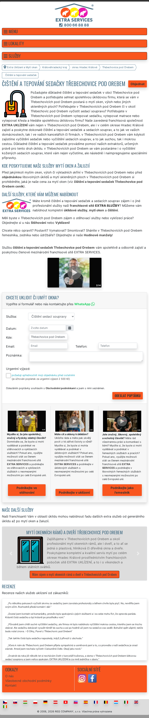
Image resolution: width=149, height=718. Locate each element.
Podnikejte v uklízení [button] (74, 492)
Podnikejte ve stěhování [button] (26, 490)
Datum (11, 328)
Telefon (80, 346)
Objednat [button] (138, 84)
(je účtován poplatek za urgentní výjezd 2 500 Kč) (41, 378)
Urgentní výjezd (17, 369)
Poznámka (13, 355)
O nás (9, 676)
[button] (74, 31)
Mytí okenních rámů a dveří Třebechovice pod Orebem (74, 532)
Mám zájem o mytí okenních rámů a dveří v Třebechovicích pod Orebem (74, 574)
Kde (8, 337)
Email (10, 346)
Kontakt (10, 685)
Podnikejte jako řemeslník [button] (122, 490)
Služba (11, 316)
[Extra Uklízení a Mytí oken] (74, 12)
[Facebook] (92, 678)
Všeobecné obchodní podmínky (28, 681)
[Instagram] (82, 678)
